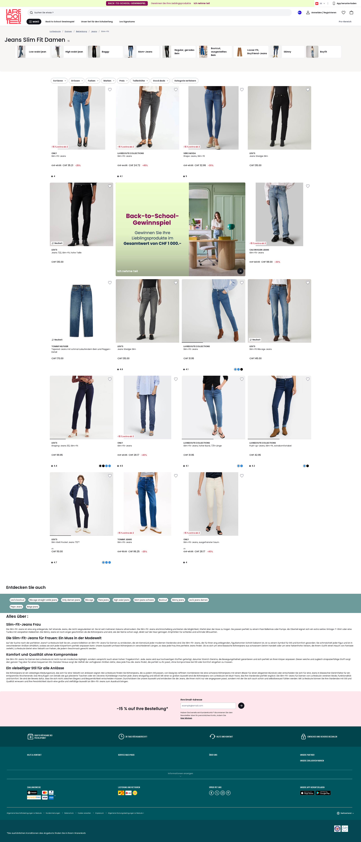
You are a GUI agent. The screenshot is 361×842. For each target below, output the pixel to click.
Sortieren (58, 80)
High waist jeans (121, 600)
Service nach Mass (126, 755)
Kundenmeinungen (53, 813)
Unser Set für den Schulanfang (97, 21)
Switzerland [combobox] (346, 813)
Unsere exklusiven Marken (312, 760)
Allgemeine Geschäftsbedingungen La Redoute (24, 813)
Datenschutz (69, 813)
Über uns (213, 755)
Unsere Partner (307, 755)
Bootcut (163, 600)
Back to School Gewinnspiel (60, 21)
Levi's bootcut (17, 600)
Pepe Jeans (16, 606)
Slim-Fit (105, 31)
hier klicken (186, 718)
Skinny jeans (178, 600)
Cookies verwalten (84, 813)
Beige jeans (32, 606)
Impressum (99, 813)
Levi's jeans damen (198, 600)
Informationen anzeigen (180, 773)
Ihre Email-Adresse (191, 699)
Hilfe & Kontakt (34, 755)
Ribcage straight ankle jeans (43, 600)
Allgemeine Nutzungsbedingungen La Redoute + (126, 813)
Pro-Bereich (345, 21)
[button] (351, 12)
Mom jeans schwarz (144, 600)
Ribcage (89, 600)
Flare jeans (103, 600)
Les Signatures (127, 21)
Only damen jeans (71, 600)
